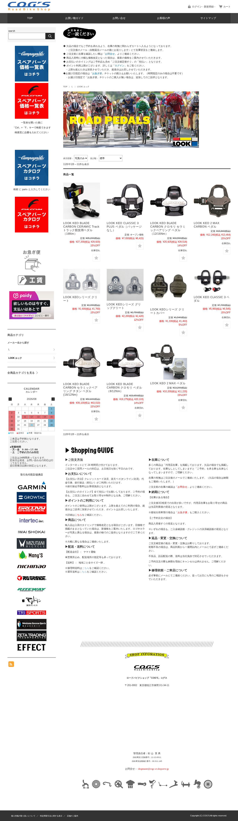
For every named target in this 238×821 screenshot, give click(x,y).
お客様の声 (163, 18)
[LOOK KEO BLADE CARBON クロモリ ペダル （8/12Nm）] (125, 362)
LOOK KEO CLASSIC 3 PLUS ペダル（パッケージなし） (124, 226)
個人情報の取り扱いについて (23, 816)
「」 (110, 53)
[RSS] (11, 665)
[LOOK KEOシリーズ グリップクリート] (125, 285)
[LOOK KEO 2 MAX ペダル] (168, 362)
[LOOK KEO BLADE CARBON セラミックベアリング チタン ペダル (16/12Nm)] (81, 362)
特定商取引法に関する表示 (51, 816)
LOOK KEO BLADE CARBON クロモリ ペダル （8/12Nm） (124, 387)
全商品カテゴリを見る (21, 372)
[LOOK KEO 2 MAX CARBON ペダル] (212, 201)
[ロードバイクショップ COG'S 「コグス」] (29, 10)
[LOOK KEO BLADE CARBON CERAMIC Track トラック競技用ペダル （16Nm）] (81, 201)
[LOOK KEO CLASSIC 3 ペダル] (212, 281)
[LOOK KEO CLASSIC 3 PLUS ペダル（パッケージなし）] (125, 201)
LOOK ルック (15, 358)
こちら (85, 568)
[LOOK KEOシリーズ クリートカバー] (168, 287)
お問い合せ (119, 18)
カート (227, 6)
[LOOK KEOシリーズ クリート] (81, 281)
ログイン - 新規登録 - (203, 6)
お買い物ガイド (74, 18)
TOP (30, 18)
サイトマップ (208, 18)
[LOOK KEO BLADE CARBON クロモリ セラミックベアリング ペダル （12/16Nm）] (168, 201)
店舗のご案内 (72, 816)
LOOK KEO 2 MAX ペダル (168, 383)
